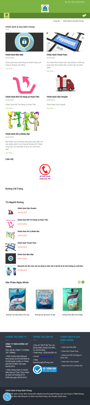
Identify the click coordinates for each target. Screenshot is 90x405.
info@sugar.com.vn (46, 356)
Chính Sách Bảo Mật (14, 55)
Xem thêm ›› (9, 69)
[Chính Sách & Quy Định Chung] (45, 8)
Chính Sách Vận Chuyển (57, 97)
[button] (83, 16)
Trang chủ (57, 21)
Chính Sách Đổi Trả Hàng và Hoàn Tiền (22, 97)
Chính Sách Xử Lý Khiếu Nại (17, 134)
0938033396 (80, 2)
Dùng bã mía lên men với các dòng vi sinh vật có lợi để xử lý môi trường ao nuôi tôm (50, 266)
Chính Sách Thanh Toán (57, 55)
